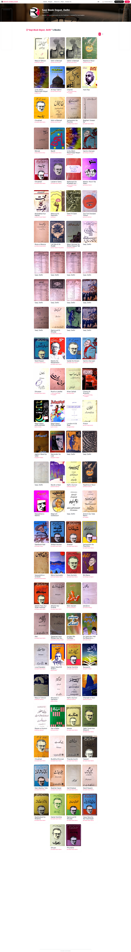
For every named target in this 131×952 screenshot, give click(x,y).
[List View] (102, 34)
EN (98, 1)
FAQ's (62, 2)
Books (45, 2)
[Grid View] (100, 34)
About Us (57, 2)
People (50, 2)
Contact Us (68, 2)
